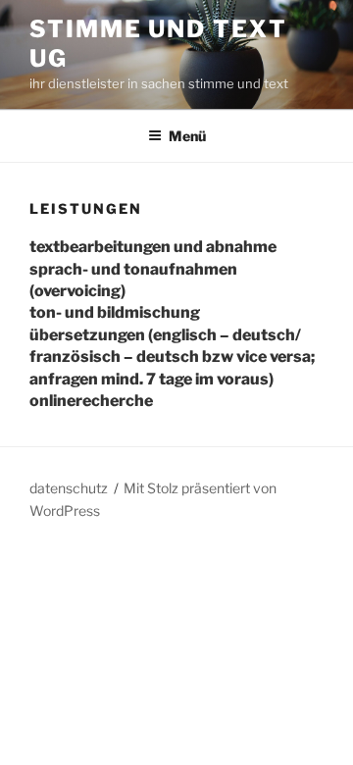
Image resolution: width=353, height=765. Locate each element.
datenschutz (68, 488)
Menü (187, 136)
